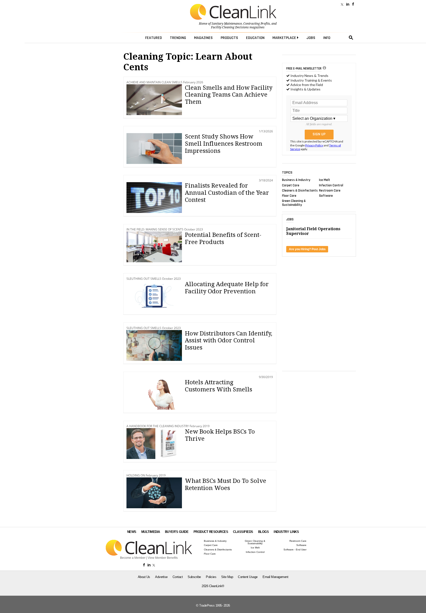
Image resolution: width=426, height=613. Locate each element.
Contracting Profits (256, 23)
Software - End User (295, 549)
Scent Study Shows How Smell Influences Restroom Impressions (223, 143)
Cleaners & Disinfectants (300, 190)
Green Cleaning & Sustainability (294, 203)
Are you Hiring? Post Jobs (307, 249)
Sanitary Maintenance (227, 23)
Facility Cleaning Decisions (230, 27)
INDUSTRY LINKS (286, 532)
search (351, 38)
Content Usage (248, 577)
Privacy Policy (314, 145)
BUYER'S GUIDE (177, 532)
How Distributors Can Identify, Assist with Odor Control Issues (228, 340)
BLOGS (263, 532)
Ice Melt (324, 180)
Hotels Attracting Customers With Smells (218, 386)
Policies (211, 577)
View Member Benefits (163, 558)
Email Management (275, 577)
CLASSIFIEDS (243, 532)
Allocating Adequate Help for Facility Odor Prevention (227, 288)
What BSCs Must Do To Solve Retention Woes (225, 484)
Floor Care (289, 195)
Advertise (161, 577)
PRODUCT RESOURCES (211, 532)
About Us (144, 577)
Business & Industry (296, 180)
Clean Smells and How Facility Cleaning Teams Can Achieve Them (228, 94)
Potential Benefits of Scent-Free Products (223, 238)
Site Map (227, 577)
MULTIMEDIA (150, 532)
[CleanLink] (233, 12)
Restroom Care (329, 190)
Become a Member (132, 558)
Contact (178, 577)
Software (326, 195)
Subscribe (194, 577)
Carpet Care (290, 185)
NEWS (131, 532)
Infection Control (331, 185)
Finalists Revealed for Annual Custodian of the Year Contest (227, 192)
